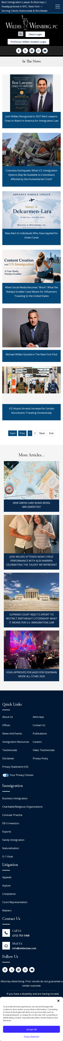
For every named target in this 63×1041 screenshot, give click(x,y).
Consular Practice (12, 815)
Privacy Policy (40, 758)
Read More (31, 120)
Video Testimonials (44, 750)
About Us (7, 717)
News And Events (12, 733)
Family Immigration (13, 840)
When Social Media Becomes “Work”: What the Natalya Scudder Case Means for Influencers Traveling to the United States (31, 253)
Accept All (31, 1029)
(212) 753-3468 (20, 935)
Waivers (6, 910)
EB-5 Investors (10, 823)
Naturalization (10, 848)
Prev (22, 433)
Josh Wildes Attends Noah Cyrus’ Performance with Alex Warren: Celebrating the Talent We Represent (31, 560)
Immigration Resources (15, 742)
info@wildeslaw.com (24, 948)
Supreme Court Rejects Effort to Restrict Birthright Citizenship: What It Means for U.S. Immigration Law (31, 618)
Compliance (9, 894)
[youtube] (45, 50)
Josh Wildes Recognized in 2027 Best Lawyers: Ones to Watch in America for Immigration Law (32, 81)
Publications (40, 733)
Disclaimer (8, 758)
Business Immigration (15, 798)
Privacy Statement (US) (15, 766)
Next (42, 433)
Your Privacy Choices (21, 775)
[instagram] (38, 50)
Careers (37, 742)
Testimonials (9, 750)
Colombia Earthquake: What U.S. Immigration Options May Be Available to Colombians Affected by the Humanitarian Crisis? (31, 136)
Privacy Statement (31, 1036)
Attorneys (38, 717)
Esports (6, 831)
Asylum (6, 885)
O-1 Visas (7, 856)
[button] (58, 1000)
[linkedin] (32, 50)
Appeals (6, 877)
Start (12, 433)
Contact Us (39, 725)
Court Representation (14, 902)
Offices (6, 725)
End (51, 433)
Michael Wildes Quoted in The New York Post (31, 308)
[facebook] (18, 50)
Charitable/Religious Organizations (22, 806)
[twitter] (25, 50)
